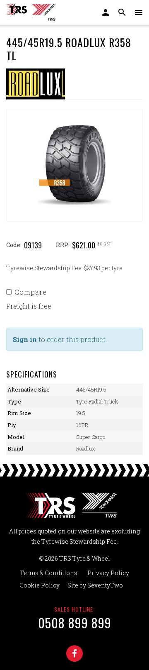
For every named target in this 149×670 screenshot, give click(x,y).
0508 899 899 (74, 622)
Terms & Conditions (48, 573)
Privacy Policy (108, 573)
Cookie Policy (39, 585)
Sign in (25, 339)
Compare (30, 292)
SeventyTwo (105, 585)
